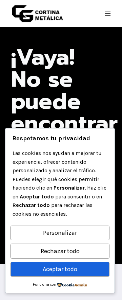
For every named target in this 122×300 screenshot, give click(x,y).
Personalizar (60, 232)
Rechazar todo (60, 251)
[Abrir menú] (107, 13)
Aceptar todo (60, 269)
